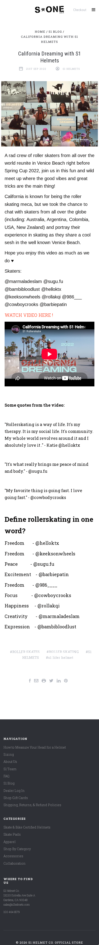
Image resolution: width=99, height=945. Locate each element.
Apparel (9, 842)
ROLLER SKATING (64, 651)
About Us (10, 761)
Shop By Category (17, 849)
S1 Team (9, 769)
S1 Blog (9, 783)
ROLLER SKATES (26, 651)
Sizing (8, 754)
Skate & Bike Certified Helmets (26, 827)
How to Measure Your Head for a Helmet (34, 747)
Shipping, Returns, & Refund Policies (32, 805)
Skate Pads (12, 834)
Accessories (13, 856)
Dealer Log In (14, 790)
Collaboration (14, 863)
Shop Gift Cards (15, 798)
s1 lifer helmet (60, 657)
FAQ (6, 776)
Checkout (79, 10)
